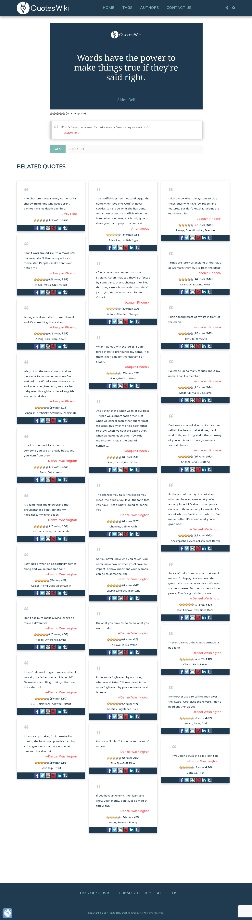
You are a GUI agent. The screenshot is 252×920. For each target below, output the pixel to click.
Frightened (124, 709)
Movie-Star (50, 284)
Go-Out (123, 378)
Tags (127, 8)
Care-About (59, 339)
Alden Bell (71, 133)
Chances (114, 526)
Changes (134, 314)
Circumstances (42, 531)
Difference (51, 639)
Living (62, 639)
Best (110, 462)
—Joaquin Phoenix (207, 219)
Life (204, 338)
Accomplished (179, 541)
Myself (63, 284)
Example (112, 590)
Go (195, 772)
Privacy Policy (135, 893)
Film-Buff (122, 763)
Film (113, 763)
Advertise (114, 240)
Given (136, 709)
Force (113, 378)
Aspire (40, 639)
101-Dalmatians (41, 704)
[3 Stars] (57, 113)
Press (207, 284)
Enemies (123, 822)
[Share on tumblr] (65, 228)
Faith (134, 526)
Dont (190, 772)
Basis (43, 472)
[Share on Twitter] (42, 228)
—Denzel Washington (61, 461)
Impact (122, 590)
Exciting (197, 284)
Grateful (204, 462)
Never (204, 664)
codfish (126, 240)
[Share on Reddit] (48, 228)
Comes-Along (39, 585)
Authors (149, 8)
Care (48, 339)
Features (210, 230)
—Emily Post (68, 214)
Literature (77, 149)
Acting (39, 339)
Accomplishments (200, 541)
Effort (57, 768)
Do (111, 645)
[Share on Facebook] (36, 228)
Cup (50, 768)
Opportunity (63, 585)
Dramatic (186, 284)
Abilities (112, 709)
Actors (111, 314)
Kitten (132, 378)
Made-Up (185, 393)
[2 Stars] (54, 113)
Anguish (30, 413)
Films (132, 763)
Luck (52, 585)
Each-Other (131, 462)
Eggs (135, 240)
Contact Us (179, 8)
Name (208, 393)
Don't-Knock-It (194, 230)
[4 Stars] (60, 113)
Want (133, 645)
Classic (187, 664)
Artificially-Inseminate (63, 413)
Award (188, 723)
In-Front (196, 338)
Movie (39, 284)
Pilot (201, 772)
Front (187, 338)
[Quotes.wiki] (43, 7)
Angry (112, 822)
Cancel (119, 462)
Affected (121, 314)
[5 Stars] (63, 113)
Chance (186, 462)
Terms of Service (94, 893)
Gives (197, 723)
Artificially (43, 413)
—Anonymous (138, 229)
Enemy (133, 822)
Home (108, 8)
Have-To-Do (121, 645)
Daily (51, 472)
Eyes (196, 610)
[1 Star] (51, 113)
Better (216, 541)
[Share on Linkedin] (59, 228)
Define (125, 526)
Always (180, 230)
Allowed (57, 704)
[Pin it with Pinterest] (53, 228)
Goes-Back (206, 610)
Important (134, 590)
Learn (58, 472)
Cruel (195, 462)
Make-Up (197, 393)
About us (167, 893)
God (204, 723)
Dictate (57, 531)
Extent (67, 704)
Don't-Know (184, 610)
